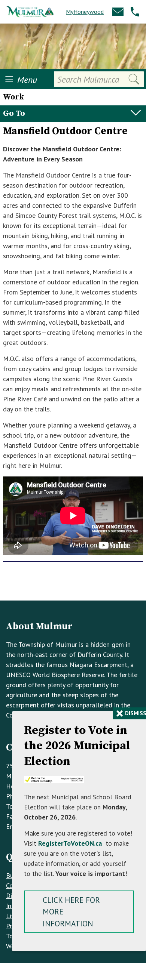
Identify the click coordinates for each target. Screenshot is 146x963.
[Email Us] (118, 12)
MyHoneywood (85, 11)
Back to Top (73, 588)
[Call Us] (135, 12)
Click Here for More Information (71, 912)
